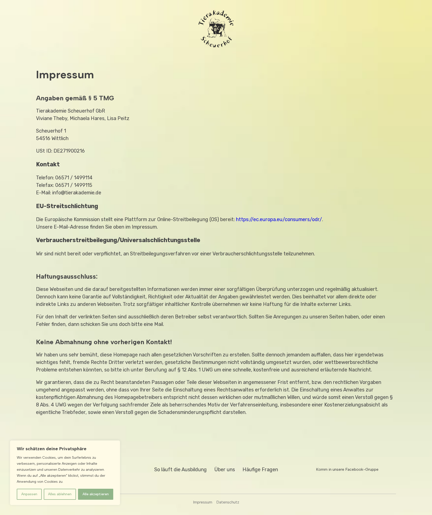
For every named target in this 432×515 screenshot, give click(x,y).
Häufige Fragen (260, 469)
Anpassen (29, 494)
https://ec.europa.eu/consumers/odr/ (279, 219)
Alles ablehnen (60, 494)
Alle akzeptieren (95, 494)
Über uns (224, 469)
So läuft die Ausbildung (180, 469)
